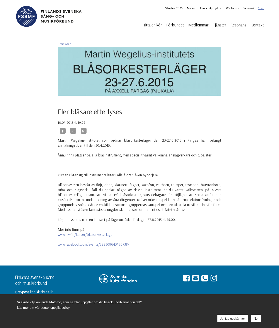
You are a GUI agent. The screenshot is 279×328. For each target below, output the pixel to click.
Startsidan (64, 44)
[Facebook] (63, 131)
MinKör (191, 8)
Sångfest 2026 (174, 8)
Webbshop (232, 8)
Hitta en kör (152, 25)
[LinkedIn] (73, 131)
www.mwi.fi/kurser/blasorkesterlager (86, 234)
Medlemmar (198, 25)
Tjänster (219, 25)
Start (261, 8)
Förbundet (175, 25)
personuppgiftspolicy (55, 307)
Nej (256, 318)
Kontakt (257, 25)
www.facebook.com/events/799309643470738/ (93, 244)
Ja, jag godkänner (232, 318)
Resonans (238, 25)
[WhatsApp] (84, 131)
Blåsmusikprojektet (211, 8)
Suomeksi (248, 8)
